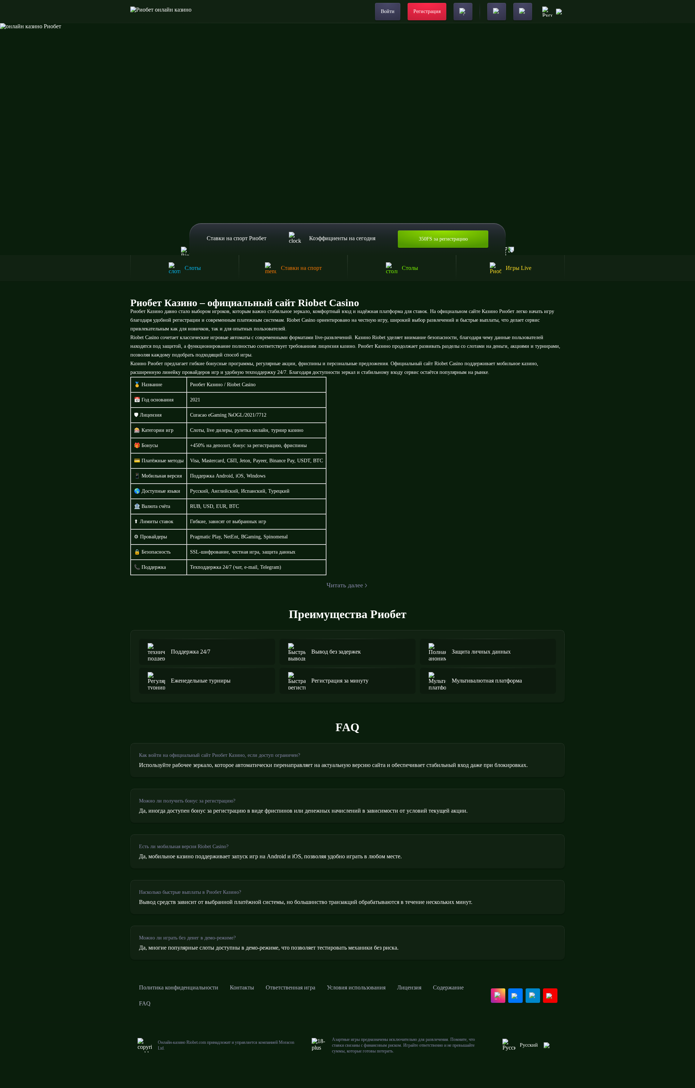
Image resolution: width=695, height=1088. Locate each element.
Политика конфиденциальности (178, 987)
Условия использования (356, 987)
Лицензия (409, 987)
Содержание (448, 987)
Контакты (242, 987)
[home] (160, 12)
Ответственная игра (290, 987)
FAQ (145, 1003)
